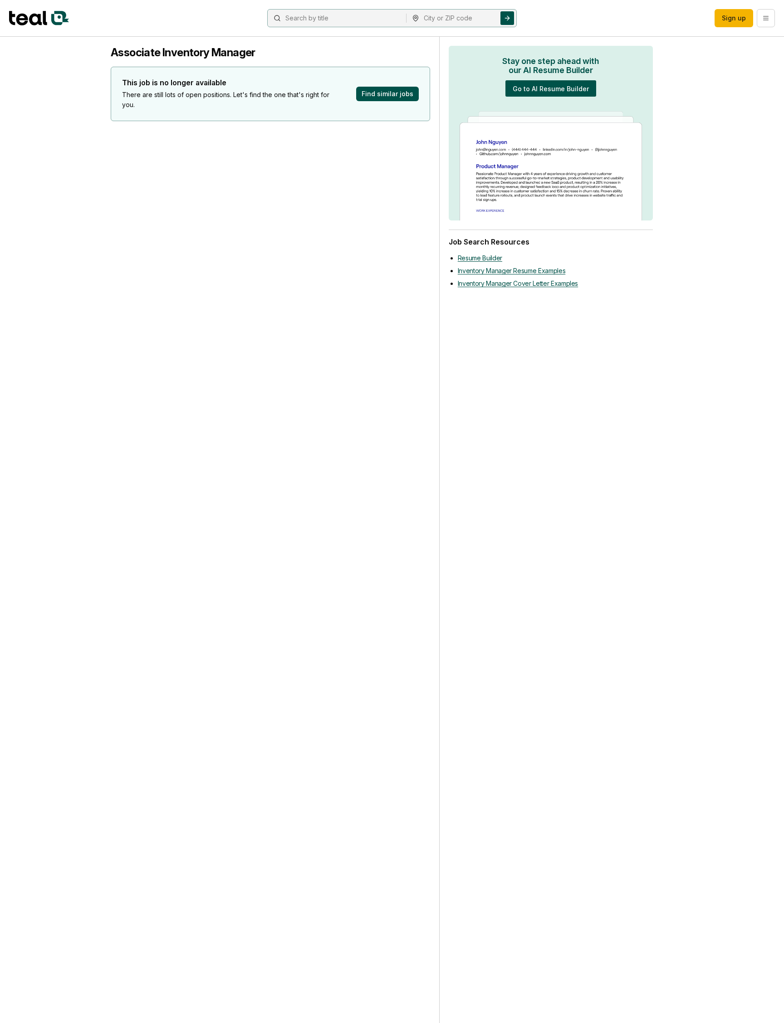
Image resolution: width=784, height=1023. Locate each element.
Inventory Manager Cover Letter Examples (518, 283)
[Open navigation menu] (766, 18)
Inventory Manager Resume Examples (511, 270)
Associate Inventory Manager (183, 52)
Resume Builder (480, 258)
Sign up (734, 18)
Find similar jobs (387, 94)
